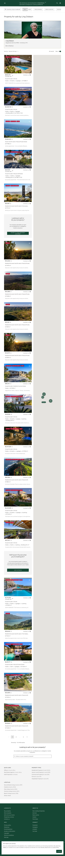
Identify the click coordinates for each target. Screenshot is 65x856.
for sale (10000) (41, 770)
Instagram (35, 827)
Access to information (9, 831)
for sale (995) (40, 774)
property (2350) (10, 789)
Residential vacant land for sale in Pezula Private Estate (17, 263)
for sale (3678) (41, 772)
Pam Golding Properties (38, 811)
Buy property (7, 811)
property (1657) (11, 791)
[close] (45, 2)
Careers (34, 817)
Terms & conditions (9, 835)
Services (34, 813)
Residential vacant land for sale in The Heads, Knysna (16, 634)
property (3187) (13, 785)
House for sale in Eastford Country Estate (15, 386)
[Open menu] (5, 3)
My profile (10, 46)
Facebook (35, 825)
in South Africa (9, 770)
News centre (35, 815)
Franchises (35, 819)
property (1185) (11, 793)
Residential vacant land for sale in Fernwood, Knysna (16, 206)
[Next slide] (29, 64)
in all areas (10, 774)
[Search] (57, 3)
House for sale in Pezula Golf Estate (14, 173)
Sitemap (6, 837)
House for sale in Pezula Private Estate (14, 664)
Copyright (6, 833)
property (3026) (10, 787)
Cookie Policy (55, 847)
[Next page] (27, 736)
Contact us (26, 75)
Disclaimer (6, 827)
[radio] (25, 9)
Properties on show (9, 817)
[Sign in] (60, 3)
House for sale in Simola (11, 78)
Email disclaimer (8, 829)
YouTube (34, 831)
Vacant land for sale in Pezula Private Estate (16, 141)
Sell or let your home (9, 815)
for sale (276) (40, 778)
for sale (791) (36, 776)
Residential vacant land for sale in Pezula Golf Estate (16, 480)
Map (56, 51)
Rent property (7, 813)
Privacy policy (7, 825)
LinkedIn (34, 829)
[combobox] (14, 51)
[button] (44, 394)
